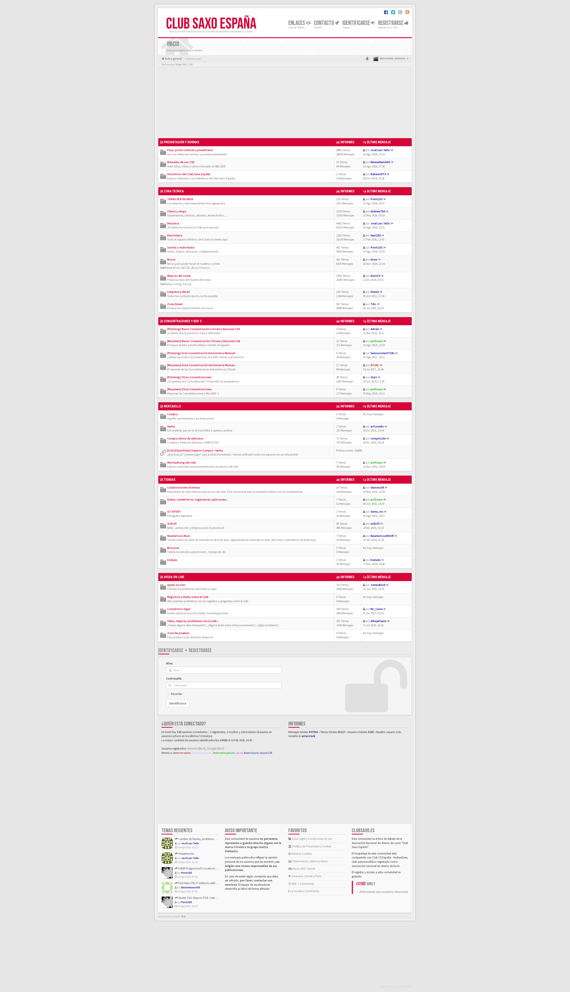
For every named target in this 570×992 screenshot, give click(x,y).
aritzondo (377, 426)
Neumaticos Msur (178, 536)
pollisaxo (376, 341)
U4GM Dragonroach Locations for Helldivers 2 (205, 868)
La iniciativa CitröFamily (304, 891)
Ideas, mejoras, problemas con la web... (193, 621)
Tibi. (373, 304)
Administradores (181, 752)
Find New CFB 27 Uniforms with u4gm (200, 883)
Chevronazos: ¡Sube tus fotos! (309, 861)
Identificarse (170, 650)
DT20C (374, 365)
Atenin (374, 292)
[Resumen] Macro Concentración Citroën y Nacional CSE (203, 341)
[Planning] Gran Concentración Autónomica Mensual (201, 353)
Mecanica (173, 223)
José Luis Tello (380, 150)
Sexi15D (375, 235)
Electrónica (174, 235)
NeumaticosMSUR (382, 536)
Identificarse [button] (356, 23)
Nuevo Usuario (251, 752)
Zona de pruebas (178, 633)
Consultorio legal (178, 609)
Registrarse (391, 23)
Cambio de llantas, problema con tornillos (204, 839)
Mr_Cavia (376, 609)
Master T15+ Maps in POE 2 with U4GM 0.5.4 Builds (208, 898)
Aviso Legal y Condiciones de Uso (311, 839)
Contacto (324, 23)
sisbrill (375, 524)
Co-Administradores (201, 752)
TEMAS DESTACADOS (180, 199)
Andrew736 (377, 211)
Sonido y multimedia (181, 247)
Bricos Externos (200, 268)
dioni (373, 259)
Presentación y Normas (181, 142)
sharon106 (377, 487)
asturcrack (308, 736)
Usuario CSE (266, 752)
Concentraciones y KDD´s (183, 321)
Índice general (173, 59)
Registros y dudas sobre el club (187, 597)
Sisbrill (172, 524)
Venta (171, 426)
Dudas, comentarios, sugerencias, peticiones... (197, 499)
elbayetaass (378, 621)
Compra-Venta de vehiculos (185, 438)
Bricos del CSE (181, 268)
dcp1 (373, 377)
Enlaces (297, 23)
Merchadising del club (181, 462)
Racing (187, 284)
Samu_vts (376, 511)
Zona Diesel (175, 304)
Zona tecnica (174, 191)
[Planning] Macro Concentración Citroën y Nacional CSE (203, 329)
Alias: (169, 663)
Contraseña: (174, 678)
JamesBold (377, 585)
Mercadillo (172, 406)
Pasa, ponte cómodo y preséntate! (190, 150)
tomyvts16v (378, 438)
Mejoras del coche (179, 276)
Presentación (186, 854)
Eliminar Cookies (301, 854)
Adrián (374, 329)
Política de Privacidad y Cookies (311, 846)
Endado (172, 560)
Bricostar (173, 548)
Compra (172, 414)
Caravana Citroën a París (306, 876)
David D (375, 276)
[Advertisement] (285, 103)
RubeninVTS (378, 174)
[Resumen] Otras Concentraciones (189, 389)
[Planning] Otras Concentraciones (189, 377)
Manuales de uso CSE (180, 162)
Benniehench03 (380, 162)
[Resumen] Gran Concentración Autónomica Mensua (201, 365)
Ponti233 (376, 199)
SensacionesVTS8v (382, 353)
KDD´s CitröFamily (302, 884)
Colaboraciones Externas (183, 487)
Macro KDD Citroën (303, 869)
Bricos (171, 259)
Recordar (176, 694)
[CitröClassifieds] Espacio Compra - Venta (195, 450)
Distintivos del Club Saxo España (188, 174)
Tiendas (169, 479)
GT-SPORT (174, 511)
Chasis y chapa (176, 211)
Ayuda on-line (174, 577)
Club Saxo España (211, 23)
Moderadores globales (224, 752)
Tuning (177, 284)
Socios (239, 752)
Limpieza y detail (178, 292)
